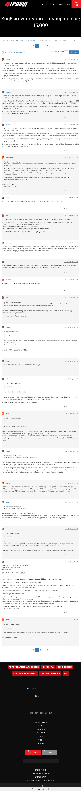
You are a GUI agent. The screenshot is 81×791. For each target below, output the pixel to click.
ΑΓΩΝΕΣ (41, 726)
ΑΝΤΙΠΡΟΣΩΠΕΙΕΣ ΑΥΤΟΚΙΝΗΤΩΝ (24, 667)
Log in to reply (74, 52)
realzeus (8, 243)
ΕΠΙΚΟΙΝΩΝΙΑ (40, 777)
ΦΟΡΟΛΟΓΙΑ (48, 667)
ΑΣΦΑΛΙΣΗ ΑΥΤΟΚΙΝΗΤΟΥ (25, 674)
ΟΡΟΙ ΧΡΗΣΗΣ (40, 770)
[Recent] (46, 4)
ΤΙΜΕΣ (41, 736)
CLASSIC (41, 733)
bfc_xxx (8, 59)
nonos (7, 413)
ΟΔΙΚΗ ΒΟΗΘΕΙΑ (65, 667)
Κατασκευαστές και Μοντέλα (15, 52)
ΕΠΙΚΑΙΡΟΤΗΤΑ (41, 722)
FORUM (41, 743)
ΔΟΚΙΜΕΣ (41, 729)
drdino (8, 483)
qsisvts (8, 361)
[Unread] (42, 4)
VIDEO (41, 740)
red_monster (10, 157)
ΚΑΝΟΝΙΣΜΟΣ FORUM (41, 773)
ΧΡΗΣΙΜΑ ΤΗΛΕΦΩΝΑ (50, 674)
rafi (7, 215)
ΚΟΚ (66, 674)
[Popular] (50, 4)
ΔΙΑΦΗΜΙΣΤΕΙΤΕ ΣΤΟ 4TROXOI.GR (40, 780)
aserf (7, 502)
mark (7, 198)
